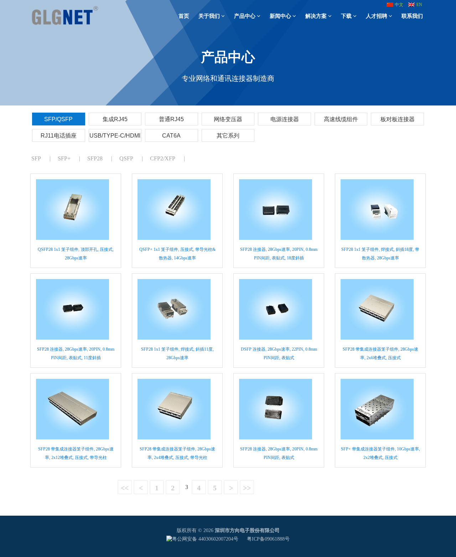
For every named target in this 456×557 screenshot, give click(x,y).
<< (125, 488)
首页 (183, 16)
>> (247, 488)
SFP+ (64, 158)
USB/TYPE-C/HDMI (114, 136)
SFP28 (95, 158)
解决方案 (316, 16)
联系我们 (412, 16)
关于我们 (209, 16)
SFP (36, 158)
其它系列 (228, 136)
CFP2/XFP (162, 158)
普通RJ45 (171, 119)
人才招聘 (376, 16)
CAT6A (171, 136)
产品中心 (244, 16)
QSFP (126, 158)
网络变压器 (228, 119)
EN (419, 4)
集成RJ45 (115, 119)
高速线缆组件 (341, 119)
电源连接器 (284, 119)
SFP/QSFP (58, 119)
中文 (399, 4)
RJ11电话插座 (59, 136)
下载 (346, 16)
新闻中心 (280, 16)
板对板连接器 (397, 119)
